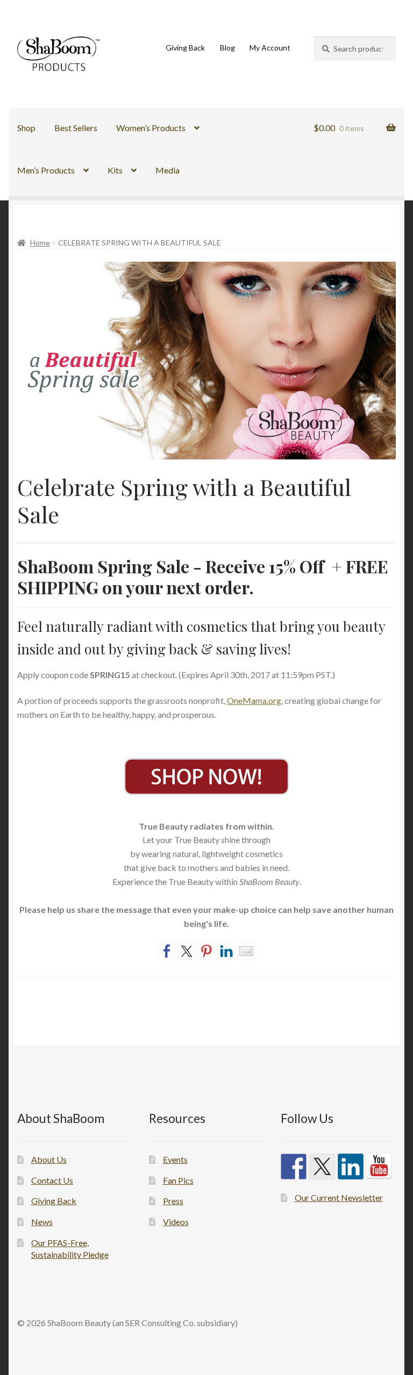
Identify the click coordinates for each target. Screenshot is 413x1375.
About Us (49, 1159)
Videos (176, 1221)
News (42, 1221)
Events (175, 1159)
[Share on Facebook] (166, 951)
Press (173, 1201)
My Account (270, 47)
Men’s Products (46, 170)
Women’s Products (151, 128)
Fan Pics (178, 1180)
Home (40, 242)
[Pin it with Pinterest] (206, 951)
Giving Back (185, 47)
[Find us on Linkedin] (351, 1166)
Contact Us (52, 1180)
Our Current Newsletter (339, 1197)
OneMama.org (254, 700)
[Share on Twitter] (186, 951)
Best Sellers (75, 128)
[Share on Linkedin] (226, 951)
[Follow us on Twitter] (322, 1166)
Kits (115, 170)
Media (167, 170)
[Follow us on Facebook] (294, 1166)
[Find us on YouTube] (379, 1166)
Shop (26, 128)
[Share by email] (246, 951)
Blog (227, 47)
